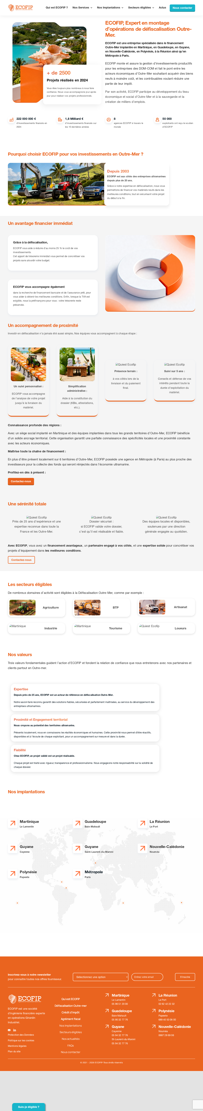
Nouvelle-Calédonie (175, 1027)
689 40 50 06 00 (167, 1019)
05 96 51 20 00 (120, 1003)
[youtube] (9, 1030)
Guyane (118, 1027)
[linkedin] (14, 1030)
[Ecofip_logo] (20, 5)
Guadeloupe (122, 1011)
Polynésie (166, 1011)
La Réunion (168, 995)
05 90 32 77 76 (120, 1019)
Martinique (120, 995)
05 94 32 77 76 (120, 1035)
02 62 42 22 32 (167, 1003)
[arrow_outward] (12, 822)
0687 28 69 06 (166, 1035)
